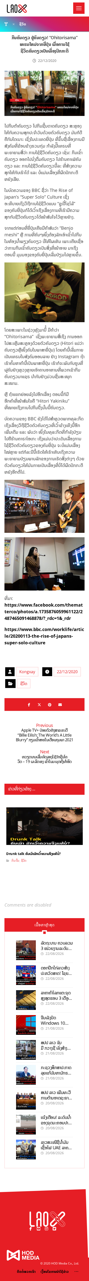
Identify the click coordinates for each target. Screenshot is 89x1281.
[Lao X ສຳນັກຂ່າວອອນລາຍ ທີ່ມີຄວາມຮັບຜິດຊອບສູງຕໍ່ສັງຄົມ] (16, 8)
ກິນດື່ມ (16, 860)
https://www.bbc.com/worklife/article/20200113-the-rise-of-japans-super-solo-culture (44, 636)
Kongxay (27, 671)
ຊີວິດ (23, 683)
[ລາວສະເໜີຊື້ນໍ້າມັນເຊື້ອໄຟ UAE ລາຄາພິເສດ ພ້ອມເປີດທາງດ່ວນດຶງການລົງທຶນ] (26, 1149)
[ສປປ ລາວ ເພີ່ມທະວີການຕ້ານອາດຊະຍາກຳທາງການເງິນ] (26, 1100)
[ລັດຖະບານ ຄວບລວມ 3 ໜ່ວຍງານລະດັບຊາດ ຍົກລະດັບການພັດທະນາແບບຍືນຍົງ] (26, 950)
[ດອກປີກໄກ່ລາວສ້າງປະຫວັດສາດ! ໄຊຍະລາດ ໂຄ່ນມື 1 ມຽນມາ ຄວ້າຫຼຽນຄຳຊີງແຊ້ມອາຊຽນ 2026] (26, 975)
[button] (79, 8)
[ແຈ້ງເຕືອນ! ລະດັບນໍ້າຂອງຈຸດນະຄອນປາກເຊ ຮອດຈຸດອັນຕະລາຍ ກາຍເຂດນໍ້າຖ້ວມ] (26, 1124)
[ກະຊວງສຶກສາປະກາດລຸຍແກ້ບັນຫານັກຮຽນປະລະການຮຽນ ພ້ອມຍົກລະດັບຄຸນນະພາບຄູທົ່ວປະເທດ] (26, 1075)
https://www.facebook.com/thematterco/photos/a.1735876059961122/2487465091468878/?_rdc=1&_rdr (43, 611)
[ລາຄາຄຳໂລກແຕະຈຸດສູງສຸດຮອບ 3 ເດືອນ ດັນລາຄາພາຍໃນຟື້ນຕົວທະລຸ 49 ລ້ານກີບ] (26, 1000)
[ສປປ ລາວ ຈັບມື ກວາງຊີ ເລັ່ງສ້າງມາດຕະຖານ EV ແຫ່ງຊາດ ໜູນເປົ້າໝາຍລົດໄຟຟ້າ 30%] (26, 1050)
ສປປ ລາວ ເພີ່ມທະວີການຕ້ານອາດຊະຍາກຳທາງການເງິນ (57, 1097)
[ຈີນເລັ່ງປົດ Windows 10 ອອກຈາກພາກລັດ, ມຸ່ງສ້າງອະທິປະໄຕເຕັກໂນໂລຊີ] (26, 1025)
